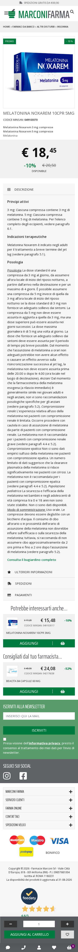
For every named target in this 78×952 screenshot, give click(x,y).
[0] (69, 947)
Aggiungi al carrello (29, 934)
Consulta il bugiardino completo (31, 560)
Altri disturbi (46, 26)
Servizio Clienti (15, 800)
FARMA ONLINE (14, 808)
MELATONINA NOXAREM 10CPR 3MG (28, 633)
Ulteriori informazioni (33, 572)
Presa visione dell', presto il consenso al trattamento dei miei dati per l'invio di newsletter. (38, 748)
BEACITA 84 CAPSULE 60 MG (23, 681)
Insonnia (62, 26)
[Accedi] (39, 947)
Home (6, 26)
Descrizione (23, 189)
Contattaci (12, 816)
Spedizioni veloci (16, 825)
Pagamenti (23, 595)
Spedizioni (23, 583)
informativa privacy (44, 743)
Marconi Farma (15, 791)
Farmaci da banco (23, 26)
